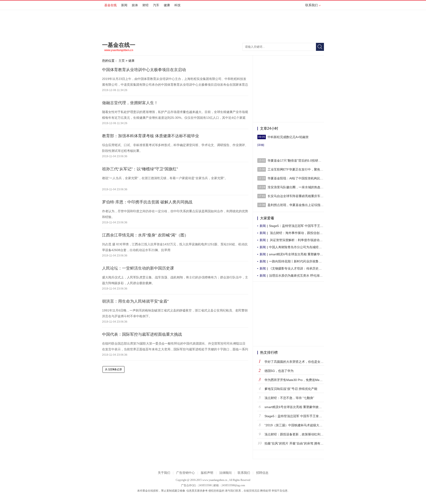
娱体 (135, 5)
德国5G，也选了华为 (279, 371)
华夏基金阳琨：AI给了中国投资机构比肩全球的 (296, 178)
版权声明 (207, 472)
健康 (167, 5)
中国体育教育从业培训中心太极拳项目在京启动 (144, 69)
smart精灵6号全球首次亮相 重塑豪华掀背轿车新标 (299, 407)
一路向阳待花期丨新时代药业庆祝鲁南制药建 (300, 261)
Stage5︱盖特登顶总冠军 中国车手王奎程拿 (299, 226)
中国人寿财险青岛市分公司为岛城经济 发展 (299, 247)
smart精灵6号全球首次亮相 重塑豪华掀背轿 (299, 254)
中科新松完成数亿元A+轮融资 (288, 137)
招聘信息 (262, 472)
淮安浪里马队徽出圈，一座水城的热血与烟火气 (296, 187)
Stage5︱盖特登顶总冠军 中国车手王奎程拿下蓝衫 (299, 416)
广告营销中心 (185, 472)
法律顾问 (225, 472)
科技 (177, 5)
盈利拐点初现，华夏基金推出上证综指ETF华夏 (296, 205)
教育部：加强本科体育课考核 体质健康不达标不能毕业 (150, 136)
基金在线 (110, 5)
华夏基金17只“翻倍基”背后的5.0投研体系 (296, 160)
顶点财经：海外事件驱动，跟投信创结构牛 (299, 233)
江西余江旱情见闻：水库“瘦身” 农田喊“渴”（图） (145, 235)
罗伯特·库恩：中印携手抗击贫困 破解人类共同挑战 (147, 202)
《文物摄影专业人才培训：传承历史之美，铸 (300, 268)
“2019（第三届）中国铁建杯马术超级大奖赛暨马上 (299, 425)
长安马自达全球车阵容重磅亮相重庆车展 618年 (296, 196)
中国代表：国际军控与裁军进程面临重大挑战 (142, 334)
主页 (121, 60)
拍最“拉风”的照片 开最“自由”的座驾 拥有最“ (294, 443)
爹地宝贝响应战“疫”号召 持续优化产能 (290, 389)
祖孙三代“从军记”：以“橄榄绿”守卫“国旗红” (140, 169)
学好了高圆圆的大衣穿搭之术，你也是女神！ (295, 361)
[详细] (260, 145)
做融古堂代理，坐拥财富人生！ (130, 103)
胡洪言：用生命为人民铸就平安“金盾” (135, 301)
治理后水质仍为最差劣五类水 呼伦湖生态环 (299, 275)
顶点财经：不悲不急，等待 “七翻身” (289, 398)
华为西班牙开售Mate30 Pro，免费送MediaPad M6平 (301, 380)
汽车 (156, 5)
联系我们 (311, 5)
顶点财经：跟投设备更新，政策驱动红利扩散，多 (298, 434)
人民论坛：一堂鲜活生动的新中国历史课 (138, 268)
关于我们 (164, 472)
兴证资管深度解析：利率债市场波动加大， (299, 240)
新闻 (124, 5)
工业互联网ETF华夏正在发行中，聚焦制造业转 (296, 169)
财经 (145, 5)
